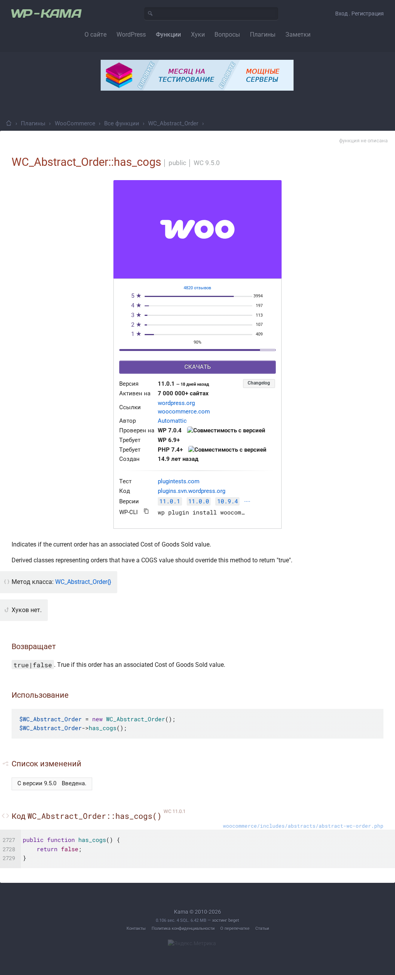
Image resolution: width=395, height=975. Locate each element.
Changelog (259, 383)
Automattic (172, 421)
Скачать (197, 367)
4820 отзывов (197, 287)
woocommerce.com (184, 411)
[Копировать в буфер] (146, 511)
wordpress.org (176, 403)
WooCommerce (75, 123)
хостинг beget (225, 920)
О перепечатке (235, 928)
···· (247, 502)
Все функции (121, 123)
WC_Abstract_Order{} (83, 581)
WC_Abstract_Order (173, 123)
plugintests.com (178, 481)
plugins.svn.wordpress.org (191, 491)
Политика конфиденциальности (183, 928)
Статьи (262, 928)
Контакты (136, 928)
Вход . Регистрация (359, 13)
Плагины (33, 123)
